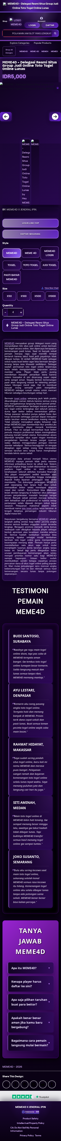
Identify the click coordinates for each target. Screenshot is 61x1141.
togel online (20, 398)
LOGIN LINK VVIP (30, 223)
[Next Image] (55, 116)
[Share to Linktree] (24, 1084)
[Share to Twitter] (6, 1084)
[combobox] (27, 33)
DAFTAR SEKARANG (30, 234)
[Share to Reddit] (43, 1084)
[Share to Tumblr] (52, 1084)
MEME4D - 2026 (12, 1066)
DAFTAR (50, 25)
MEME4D (9, 343)
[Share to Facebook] (15, 1084)
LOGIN (32, 25)
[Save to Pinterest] (34, 1084)
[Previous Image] (6, 116)
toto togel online (30, 508)
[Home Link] (16, 22)
